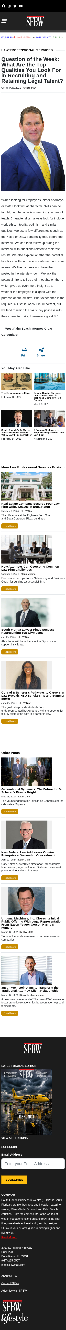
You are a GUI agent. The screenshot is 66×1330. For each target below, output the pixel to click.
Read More (10, 526)
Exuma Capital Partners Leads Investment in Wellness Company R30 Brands (47, 397)
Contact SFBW (10, 1283)
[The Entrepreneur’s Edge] (16, 382)
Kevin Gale (24, 796)
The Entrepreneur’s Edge (15, 393)
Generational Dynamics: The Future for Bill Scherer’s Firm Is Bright (32, 791)
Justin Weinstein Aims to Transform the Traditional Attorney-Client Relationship (30, 989)
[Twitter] (15, 6)
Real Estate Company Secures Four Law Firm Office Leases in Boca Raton (30, 505)
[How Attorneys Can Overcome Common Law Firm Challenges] (26, 550)
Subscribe (14, 1179)
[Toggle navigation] (3, 21)
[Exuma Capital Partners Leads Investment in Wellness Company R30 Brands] (49, 382)
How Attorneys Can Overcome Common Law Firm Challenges (30, 568)
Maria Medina (28, 574)
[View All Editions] (26, 1102)
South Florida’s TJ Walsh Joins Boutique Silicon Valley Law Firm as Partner (16, 432)
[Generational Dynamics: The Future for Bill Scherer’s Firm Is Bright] (26, 772)
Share (41, 355)
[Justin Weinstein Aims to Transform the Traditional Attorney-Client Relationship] (26, 971)
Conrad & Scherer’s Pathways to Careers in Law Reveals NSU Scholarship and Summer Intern (32, 695)
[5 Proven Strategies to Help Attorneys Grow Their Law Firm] (49, 419)
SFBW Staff (29, 87)
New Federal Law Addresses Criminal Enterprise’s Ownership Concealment (28, 854)
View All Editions (14, 1138)
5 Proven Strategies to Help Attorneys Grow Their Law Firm (49, 432)
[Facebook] (3, 6)
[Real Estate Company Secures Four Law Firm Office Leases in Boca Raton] (26, 487)
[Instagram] (9, 6)
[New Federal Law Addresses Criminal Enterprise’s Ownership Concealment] (26, 836)
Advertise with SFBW (14, 1290)
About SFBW (9, 1275)
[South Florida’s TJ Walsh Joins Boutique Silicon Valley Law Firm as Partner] (16, 419)
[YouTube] (21, 6)
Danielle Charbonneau (32, 995)
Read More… (9, 1237)
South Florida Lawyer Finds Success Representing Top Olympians (27, 631)
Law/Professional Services (27, 50)
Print (24, 355)
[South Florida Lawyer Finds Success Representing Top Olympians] (26, 613)
